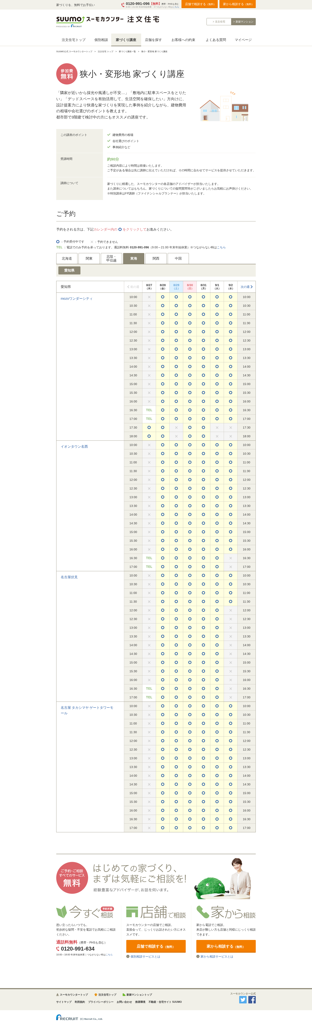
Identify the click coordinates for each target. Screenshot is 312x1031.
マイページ (243, 40)
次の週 (245, 286)
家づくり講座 (126, 40)
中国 (178, 258)
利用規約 (80, 1001)
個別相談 (101, 40)
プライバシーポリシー (101, 1001)
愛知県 (69, 270)
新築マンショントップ (139, 994)
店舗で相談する (200, 4)
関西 (156, 258)
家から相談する (238, 4)
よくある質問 (216, 40)
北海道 (67, 258)
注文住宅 (220, 21)
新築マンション (244, 21)
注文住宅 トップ (105, 51)
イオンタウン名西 (74, 446)
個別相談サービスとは (145, 956)
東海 (133, 258)
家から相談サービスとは (217, 956)
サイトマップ (64, 1001)
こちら (176, 7)
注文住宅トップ (74, 40)
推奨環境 (140, 1001)
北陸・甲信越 (111, 258)
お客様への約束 (183, 40)
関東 (89, 258)
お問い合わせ (124, 1001)
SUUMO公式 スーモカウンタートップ (74, 51)
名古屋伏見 (69, 577)
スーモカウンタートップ (74, 994)
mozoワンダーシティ (77, 298)
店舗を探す (153, 40)
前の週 (134, 286)
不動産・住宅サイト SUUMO (165, 1001)
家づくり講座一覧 (127, 51)
